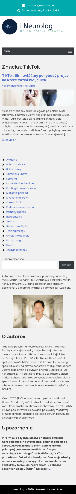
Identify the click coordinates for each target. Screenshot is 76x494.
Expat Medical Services (20, 183)
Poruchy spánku (16, 212)
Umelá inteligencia (17, 235)
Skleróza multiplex (17, 226)
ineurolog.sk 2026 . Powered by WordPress (38, 489)
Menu (7, 51)
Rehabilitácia (14, 216)
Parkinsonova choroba (20, 207)
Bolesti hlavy (14, 169)
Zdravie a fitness (16, 250)
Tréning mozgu (15, 231)
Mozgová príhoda (17, 193)
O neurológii (13, 202)
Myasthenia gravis (17, 197)
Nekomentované (12, 86)
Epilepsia (11, 178)
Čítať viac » (9, 140)
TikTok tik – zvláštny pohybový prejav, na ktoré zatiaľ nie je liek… (35, 77)
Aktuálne (30, 86)
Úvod (9, 245)
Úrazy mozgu (14, 240)
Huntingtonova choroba (21, 188)
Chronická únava (16, 174)
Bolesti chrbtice (15, 164)
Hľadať (66, 265)
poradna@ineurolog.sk (40, 5)
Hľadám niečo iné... (13, 259)
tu (48, 469)
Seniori (10, 221)
